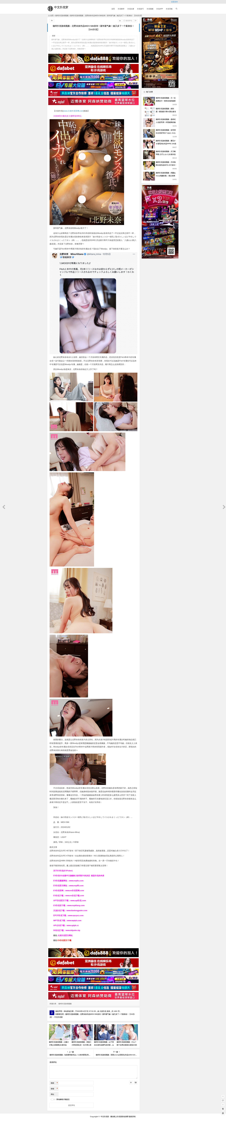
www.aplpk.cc (73, 925)
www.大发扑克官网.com (73, 111)
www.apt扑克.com (78, 901)
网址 (52, 1094)
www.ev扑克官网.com (74, 891)
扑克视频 (150, 9)
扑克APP (159, 9)
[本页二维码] (223, 1113)
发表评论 (128, 21)
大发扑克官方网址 (65, 935)
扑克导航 (169, 9)
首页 (113, 9)
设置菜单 (174, 2)
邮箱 (54, 1088)
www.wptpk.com (74, 921)
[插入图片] (135, 1082)
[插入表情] (131, 1082)
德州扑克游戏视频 (61, 15)
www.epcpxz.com (75, 915)
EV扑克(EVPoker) (65, 871)
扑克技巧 (140, 9)
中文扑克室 (61, 7)
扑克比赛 (130, 9)
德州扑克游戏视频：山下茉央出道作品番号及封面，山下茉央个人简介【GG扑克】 (104, 1045)
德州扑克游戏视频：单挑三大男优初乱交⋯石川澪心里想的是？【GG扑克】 (81, 1045)
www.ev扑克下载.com (74, 896)
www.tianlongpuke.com (77, 911)
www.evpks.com (76, 881)
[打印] (120, 20)
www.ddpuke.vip (73, 930)
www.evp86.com (76, 886)
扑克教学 (121, 9)
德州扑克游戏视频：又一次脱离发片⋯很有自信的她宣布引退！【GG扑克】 (166, 101)
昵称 (54, 1083)
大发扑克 (103, 1011)
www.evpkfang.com (76, 905)
